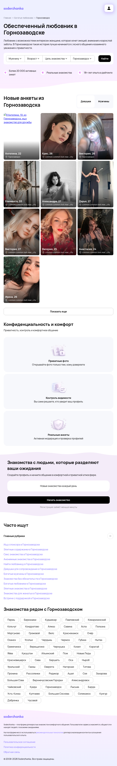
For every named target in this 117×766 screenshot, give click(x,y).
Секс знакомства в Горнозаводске (23, 554)
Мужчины (103, 101)
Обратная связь (12, 752)
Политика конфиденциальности (20, 747)
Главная (7, 17)
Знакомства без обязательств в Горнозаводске (31, 578)
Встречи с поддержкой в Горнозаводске (27, 598)
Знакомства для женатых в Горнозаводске (28, 593)
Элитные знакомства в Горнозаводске (25, 588)
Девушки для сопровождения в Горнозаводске (30, 569)
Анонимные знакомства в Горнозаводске (27, 559)
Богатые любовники (23, 17)
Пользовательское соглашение (19, 742)
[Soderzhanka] (13, 8)
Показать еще (58, 311)
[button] (11, 620)
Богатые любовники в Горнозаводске (25, 583)
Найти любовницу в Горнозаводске (23, 564)
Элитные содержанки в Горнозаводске (26, 549)
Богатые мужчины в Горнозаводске (24, 574)
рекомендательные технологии (49, 732)
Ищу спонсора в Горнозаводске (22, 544)
